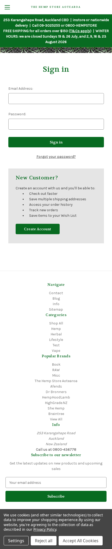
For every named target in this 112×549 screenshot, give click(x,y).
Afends (56, 386)
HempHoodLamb (56, 397)
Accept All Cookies (80, 541)
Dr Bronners (56, 392)
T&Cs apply (80, 31)
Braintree (56, 414)
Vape (56, 350)
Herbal (56, 334)
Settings (16, 541)
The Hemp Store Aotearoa (56, 381)
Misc (56, 375)
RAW (56, 370)
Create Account (37, 229)
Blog (56, 298)
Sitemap (56, 309)
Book (56, 364)
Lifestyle (56, 339)
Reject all (43, 541)
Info (56, 304)
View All (56, 419)
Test (56, 345)
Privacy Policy (44, 529)
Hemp (56, 329)
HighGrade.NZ (56, 403)
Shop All (56, 323)
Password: (17, 114)
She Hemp (56, 408)
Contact (56, 293)
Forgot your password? (56, 156)
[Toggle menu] (7, 7)
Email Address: (20, 88)
